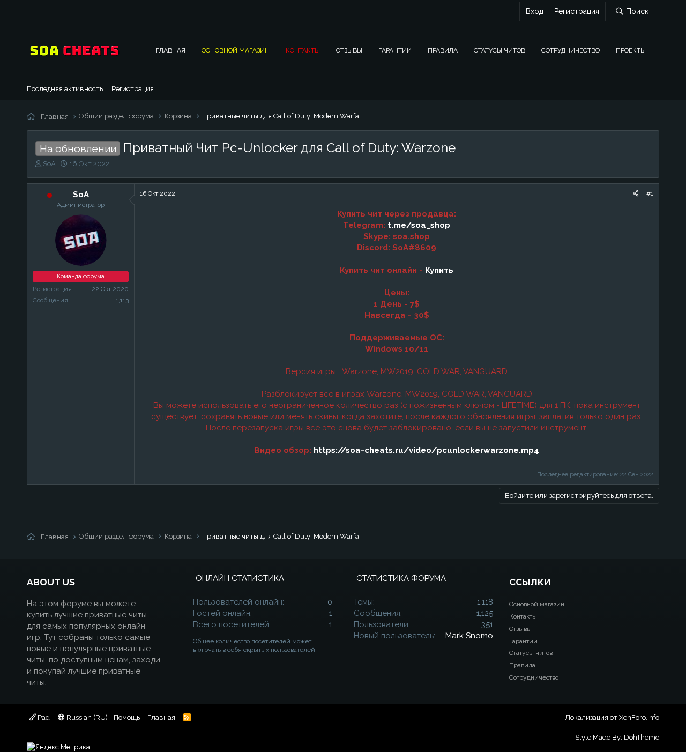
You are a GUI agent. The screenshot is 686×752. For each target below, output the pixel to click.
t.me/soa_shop (418, 225)
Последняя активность (65, 89)
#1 (649, 193)
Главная (170, 50)
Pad (43, 717)
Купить (439, 270)
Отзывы (349, 50)
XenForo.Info (639, 717)
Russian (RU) (86, 717)
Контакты (303, 50)
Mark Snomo (469, 636)
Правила (443, 50)
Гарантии (395, 50)
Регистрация (132, 89)
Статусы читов (499, 50)
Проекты (631, 50)
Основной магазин (236, 50)
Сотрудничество (570, 50)
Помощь (127, 717)
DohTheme (641, 737)
